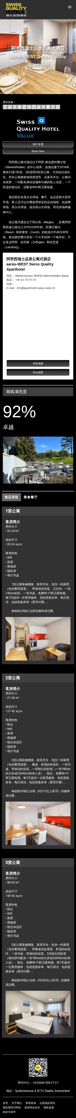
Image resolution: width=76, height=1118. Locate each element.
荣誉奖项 (31, 1103)
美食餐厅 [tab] (31, 497)
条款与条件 (9, 1111)
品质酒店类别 (47, 1103)
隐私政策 (49, 1107)
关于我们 (17, 1103)
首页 (5, 1103)
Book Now (38, 151)
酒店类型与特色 (12, 1107)
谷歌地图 (38, 363)
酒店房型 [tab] (11, 497)
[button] (69, 7)
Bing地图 (38, 372)
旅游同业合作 (32, 1107)
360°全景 (38, 144)
